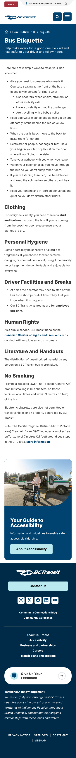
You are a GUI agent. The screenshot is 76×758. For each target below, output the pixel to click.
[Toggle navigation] (67, 16)
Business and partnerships (38, 645)
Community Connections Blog (38, 612)
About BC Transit (38, 635)
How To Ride (20, 32)
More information (38, 441)
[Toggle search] (57, 16)
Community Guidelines (38, 617)
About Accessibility (31, 549)
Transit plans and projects (38, 655)
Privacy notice (19, 735)
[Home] (6, 32)
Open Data (41, 735)
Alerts (11, 4)
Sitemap (40, 740)
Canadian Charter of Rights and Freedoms (32, 335)
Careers (38, 650)
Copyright (60, 735)
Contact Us (38, 586)
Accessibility (38, 640)
